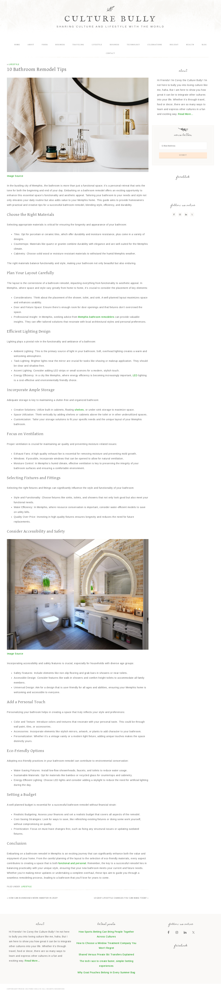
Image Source (15, 176)
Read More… (185, 114)
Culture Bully (110, 19)
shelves (79, 409)
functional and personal (72, 863)
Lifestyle (14, 64)
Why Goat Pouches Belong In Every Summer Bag (106, 972)
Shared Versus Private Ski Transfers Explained (106, 954)
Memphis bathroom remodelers (96, 317)
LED (135, 375)
